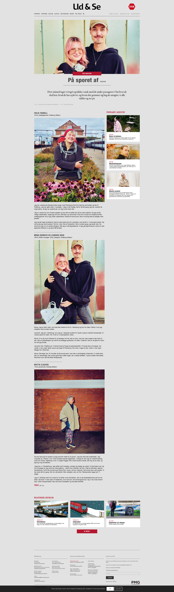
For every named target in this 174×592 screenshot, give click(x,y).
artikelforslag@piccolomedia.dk (41, 577)
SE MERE (87, 531)
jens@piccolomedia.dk (39, 563)
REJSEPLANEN (135, 14)
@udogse (118, 567)
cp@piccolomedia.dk (93, 572)
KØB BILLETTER (124, 14)
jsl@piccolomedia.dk (75, 571)
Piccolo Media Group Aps (76, 566)
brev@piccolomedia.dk (39, 581)
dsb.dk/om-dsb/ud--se (126, 565)
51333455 (94, 567)
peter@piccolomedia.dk (39, 568)
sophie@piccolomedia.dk (58, 563)
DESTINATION (87, 73)
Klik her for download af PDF (77, 562)
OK (110, 588)
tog (43, 485)
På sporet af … (87, 79)
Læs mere (118, 588)
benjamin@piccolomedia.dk (40, 573)
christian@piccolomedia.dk (94, 566)
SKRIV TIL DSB (113, 14)
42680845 (94, 573)
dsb (40, 485)
